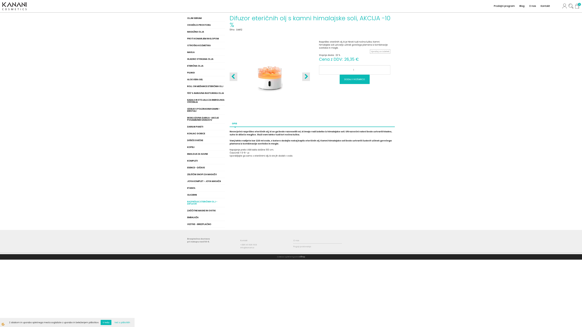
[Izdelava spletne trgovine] (302, 257)
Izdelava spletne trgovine (288, 257)
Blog (522, 6)
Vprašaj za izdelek (380, 51)
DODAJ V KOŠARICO (354, 79)
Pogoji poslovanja (302, 246)
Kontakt (545, 6)
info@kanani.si (247, 247)
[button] (306, 77)
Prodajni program (504, 6)
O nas (532, 6)
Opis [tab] (234, 123)
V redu (106, 322)
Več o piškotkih (122, 322)
